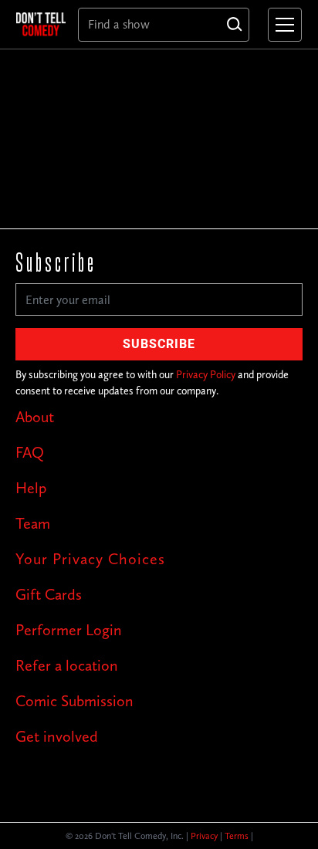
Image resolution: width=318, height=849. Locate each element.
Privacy (204, 835)
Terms (237, 835)
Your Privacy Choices (90, 559)
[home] (41, 24)
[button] (282, 25)
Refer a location (66, 665)
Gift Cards (48, 594)
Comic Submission (74, 701)
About (34, 417)
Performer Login (68, 630)
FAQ (29, 452)
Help (30, 488)
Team (32, 523)
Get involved (56, 736)
